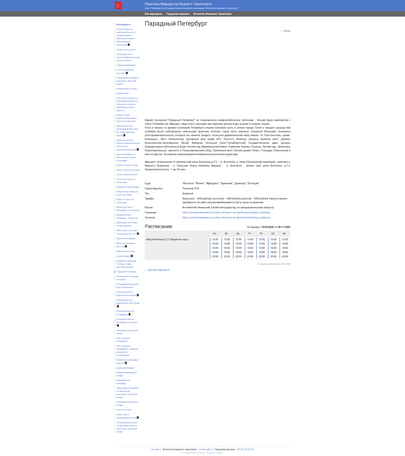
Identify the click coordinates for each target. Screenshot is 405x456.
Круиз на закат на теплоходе (125, 201)
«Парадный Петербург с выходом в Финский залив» (127, 81)
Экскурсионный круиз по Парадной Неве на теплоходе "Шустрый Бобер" (127, 427)
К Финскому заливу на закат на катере (127, 193)
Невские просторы (125, 251)
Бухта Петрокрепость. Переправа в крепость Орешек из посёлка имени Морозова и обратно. (127, 104)
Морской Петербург (126, 238)
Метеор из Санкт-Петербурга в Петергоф (127, 208)
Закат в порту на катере (128, 170)
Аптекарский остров (126, 89)
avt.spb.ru (156, 449)
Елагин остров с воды (127, 165)
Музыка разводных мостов (125, 245)
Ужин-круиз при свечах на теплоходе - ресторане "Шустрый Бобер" (127, 393)
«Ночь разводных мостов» (125, 71)
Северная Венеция (125, 368)
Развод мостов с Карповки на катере (126, 294)
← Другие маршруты (157, 269)
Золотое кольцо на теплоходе (125, 181)
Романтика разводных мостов (127, 362)
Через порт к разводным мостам (126, 416)
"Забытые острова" (126, 49)
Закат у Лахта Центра (126, 174)
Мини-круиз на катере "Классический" (126, 224)
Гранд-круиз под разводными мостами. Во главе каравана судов (127, 131)
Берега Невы (122, 93)
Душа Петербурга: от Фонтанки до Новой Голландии (126, 157)
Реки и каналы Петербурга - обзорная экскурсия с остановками (127, 350)
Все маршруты (153, 13)
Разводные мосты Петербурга (125, 313)
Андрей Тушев (214, 452)
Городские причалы (178, 13)
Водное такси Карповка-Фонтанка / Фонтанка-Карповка (126, 118)
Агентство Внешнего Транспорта (212, 13)
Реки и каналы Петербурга (123, 340)
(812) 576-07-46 (245, 449)
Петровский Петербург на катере (127, 278)
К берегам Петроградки (127, 187)
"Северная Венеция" (126, 65)
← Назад (285, 30)
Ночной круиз (123, 256)
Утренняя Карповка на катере (127, 403)
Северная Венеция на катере (126, 374)
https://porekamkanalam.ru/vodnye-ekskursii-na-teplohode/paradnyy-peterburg (226, 212)
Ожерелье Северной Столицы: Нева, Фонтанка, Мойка (126, 264)
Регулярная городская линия (127, 332)
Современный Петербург (123, 382)
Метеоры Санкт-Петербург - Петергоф (126, 216)
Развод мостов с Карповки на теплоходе (127, 301)
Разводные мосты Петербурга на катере (126, 321)
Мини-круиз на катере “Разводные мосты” (126, 232)
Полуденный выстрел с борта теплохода (127, 286)
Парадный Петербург (126, 271)
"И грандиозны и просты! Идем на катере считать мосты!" (128, 57)
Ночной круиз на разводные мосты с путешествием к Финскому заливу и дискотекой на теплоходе (126, 37)
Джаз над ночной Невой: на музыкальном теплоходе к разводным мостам (128, 145)
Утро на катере (123, 410)
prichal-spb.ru (206, 449)
